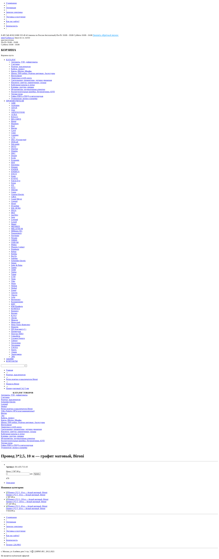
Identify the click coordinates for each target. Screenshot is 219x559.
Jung (13, 217)
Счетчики (15, 64)
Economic (15, 160)
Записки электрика (14, 12)
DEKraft (14, 142)
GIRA (13, 197)
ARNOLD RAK (18, 112)
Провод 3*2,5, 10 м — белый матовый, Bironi (25, 495)
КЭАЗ (13, 315)
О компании (11, 3)
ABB (13, 103)
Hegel (13, 203)
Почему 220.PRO (13, 545)
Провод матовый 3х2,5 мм (17, 388)
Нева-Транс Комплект (20, 325)
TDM (13, 270)
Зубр (13, 297)
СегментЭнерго (18, 338)
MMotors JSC (16, 231)
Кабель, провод (17, 69)
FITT (13, 188)
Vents (13, 279)
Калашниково (17, 302)
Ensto (13, 176)
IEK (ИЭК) (16, 208)
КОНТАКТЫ (12, 361)
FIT (12, 185)
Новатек (14, 327)
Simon (13, 263)
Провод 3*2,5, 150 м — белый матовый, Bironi (26, 502)
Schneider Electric (18, 261)
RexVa (14, 256)
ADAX (14, 108)
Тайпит (14, 341)
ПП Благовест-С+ (18, 329)
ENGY (14, 174)
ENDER (14, 169)
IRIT (13, 213)
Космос (14, 313)
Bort (13, 126)
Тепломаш (15, 345)
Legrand (14, 219)
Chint (13, 133)
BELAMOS (16, 119)
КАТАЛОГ (11, 60)
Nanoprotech (16, 233)
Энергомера (16, 354)
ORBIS (14, 240)
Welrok (14, 286)
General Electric (17, 194)
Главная (9, 370)
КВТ (13, 304)
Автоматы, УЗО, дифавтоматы (24, 62)
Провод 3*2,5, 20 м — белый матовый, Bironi (25, 508)
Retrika (14, 254)
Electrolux (15, 165)
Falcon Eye (15, 181)
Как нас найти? (12, 21)
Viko (13, 281)
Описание (10, 483)
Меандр (14, 320)
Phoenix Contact (17, 247)
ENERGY (15, 172)
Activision (15, 105)
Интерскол (15, 299)
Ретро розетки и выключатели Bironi (22, 379)
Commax (15, 135)
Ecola (13, 158)
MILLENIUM (17, 229)
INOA (13, 210)
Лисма (14, 318)
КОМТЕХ (15, 309)
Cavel (13, 130)
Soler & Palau (16, 265)
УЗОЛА (14, 347)
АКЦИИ (10, 359)
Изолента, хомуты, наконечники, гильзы (28, 82)
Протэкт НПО (17, 334)
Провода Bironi (12, 384)
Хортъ (13, 350)
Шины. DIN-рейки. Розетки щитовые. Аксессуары (33, 73)
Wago (13, 283)
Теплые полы (17, 94)
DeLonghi (15, 144)
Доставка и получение (15, 17)
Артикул (10, 467)
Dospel (14, 156)
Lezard (14, 222)
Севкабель (15, 336)
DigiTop (14, 149)
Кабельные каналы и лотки (23, 85)
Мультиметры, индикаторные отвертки (28, 89)
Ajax (13, 110)
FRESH (14, 190)
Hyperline (15, 206)
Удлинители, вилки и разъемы (24, 98)
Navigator (15, 235)
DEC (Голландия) (18, 140)
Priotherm (15, 249)
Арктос (14, 293)
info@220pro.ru (7, 38)
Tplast (13, 274)
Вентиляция (16, 76)
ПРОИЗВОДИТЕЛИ (15, 101)
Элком (14, 352)
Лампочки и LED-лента (21, 78)
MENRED (15, 226)
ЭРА (13, 356)
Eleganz (14, 167)
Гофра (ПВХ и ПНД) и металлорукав (27, 96)
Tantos (13, 267)
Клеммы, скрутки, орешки (22, 87)
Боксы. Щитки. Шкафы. (21, 71)
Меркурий (15, 322)
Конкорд (15, 311)
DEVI (13, 146)
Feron (13, 183)
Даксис (14, 295)
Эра (2, 415)
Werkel (14, 288)
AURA (14, 114)
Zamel (13, 290)
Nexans (14, 238)
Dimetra (14, 151)
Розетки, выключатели (21, 66)
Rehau (13, 251)
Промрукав (16, 331)
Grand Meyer (16, 199)
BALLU (14, 117)
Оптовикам (11, 8)
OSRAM (15, 242)
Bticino (14, 128)
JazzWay (14, 215)
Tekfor (13, 272)
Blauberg (15, 124)
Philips (14, 245)
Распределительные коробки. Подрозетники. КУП (33, 92)
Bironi (13, 121)
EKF (13, 162)
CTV (13, 137)
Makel (13, 224)
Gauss (13, 192)
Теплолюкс (16, 343)
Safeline (14, 258)
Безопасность (12, 26)
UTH (13, 277)
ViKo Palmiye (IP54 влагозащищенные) (18, 411)
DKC (13, 153)
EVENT (14, 178)
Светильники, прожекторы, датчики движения (31, 80)
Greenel (14, 201)
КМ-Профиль (17, 306)
